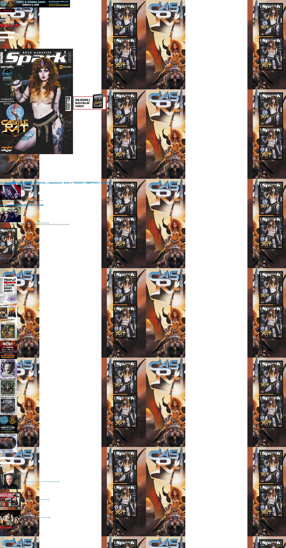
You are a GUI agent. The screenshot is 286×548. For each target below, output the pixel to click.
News (1, 156)
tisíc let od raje (28, 223)
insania (9, 200)
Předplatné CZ (3, 165)
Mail (17, 17)
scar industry (36, 223)
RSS (19, 17)
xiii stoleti (7, 223)
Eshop (10, 17)
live (10, 223)
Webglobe (2, 545)
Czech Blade (3, 539)
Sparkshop (2, 170)
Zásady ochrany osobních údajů (9, 164)
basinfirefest (14, 200)
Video (1, 159)
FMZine (2, 542)
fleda (40, 223)
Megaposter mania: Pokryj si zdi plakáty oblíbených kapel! (34, 499)
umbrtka (33, 200)
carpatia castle (21, 200)
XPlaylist (2, 543)
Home (1, 155)
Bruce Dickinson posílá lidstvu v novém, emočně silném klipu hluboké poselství (39, 481)
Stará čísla (2, 168)
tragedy (29, 200)
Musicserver (3, 540)
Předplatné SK (3, 167)
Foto (1, 158)
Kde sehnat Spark (4, 171)
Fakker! (2, 537)
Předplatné (3, 536)
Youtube (14, 17)
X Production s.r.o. (20, 547)
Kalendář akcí (3, 161)
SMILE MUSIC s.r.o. (9, 547)
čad (26, 200)
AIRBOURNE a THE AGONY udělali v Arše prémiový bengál (35, 517)
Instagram (6, 17)
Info (1, 162)
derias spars (14, 223)
